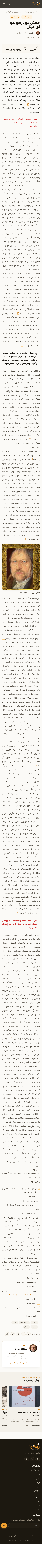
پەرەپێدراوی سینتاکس (26, 1540)
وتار (39, 1409)
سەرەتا (38, 12)
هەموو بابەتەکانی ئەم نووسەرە (18, 1363)
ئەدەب (38, 1478)
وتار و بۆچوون (30, 12)
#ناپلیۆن (34, 1327)
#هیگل (26, 1327)
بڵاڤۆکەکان (37, 1491)
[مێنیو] (4, 4)
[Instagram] (32, 1459)
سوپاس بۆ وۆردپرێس (13, 1540)
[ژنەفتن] (36, 4)
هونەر (38, 1482)
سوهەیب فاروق (36, 1425)
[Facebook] (28, 1334)
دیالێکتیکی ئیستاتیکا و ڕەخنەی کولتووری (28, 1414)
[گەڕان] (14, 4)
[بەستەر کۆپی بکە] (7, 1334)
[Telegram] (18, 1334)
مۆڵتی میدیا (36, 1487)
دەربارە (38, 1505)
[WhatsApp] (12, 1334)
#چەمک (34, 1322)
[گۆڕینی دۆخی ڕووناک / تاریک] (9, 4)
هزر (39, 1474)
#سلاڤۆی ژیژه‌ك (24, 1322)
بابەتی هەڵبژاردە (26, 17)
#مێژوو (15, 1322)
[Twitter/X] (23, 1334)
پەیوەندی (37, 1509)
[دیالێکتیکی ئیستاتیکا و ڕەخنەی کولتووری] (24, 1396)
